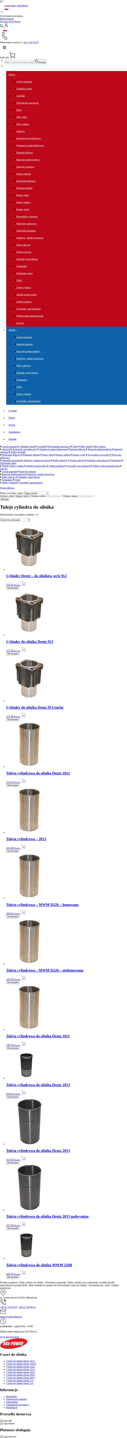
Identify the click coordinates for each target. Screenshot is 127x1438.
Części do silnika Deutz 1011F (21, 1364)
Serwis (12, 425)
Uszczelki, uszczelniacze (28, 309)
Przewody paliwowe (26, 223)
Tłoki (19, 280)
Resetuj (4, 499)
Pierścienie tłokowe (25, 181)
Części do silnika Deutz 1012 (20, 1366)
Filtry (19, 110)
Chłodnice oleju (24, 88)
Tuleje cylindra (23, 287)
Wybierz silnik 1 (39, 496)
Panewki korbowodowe (28, 159)
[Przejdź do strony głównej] (10, 21)
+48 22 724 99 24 (27, 1307)
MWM (12, 330)
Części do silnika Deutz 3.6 (19, 1383)
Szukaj (41, 62)
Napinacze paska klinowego (30, 145)
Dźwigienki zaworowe (27, 103)
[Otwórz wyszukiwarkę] (2, 26)
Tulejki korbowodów (26, 294)
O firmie (13, 410)
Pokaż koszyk (7, 18)
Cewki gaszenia (24, 81)
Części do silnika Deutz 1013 (20, 1369)
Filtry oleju (21, 117)
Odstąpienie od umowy (17, 1404)
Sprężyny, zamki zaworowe (30, 238)
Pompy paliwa (23, 202)
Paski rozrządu (23, 174)
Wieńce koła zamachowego (29, 316)
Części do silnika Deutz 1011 (20, 1361)
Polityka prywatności (16, 1399)
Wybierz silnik (7, 496)
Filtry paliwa (22, 124)
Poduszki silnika (24, 188)
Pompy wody (23, 209)
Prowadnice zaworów (27, 216)
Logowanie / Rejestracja (16, 5)
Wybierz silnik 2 (71, 496)
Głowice (20, 131)
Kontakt (12, 439)
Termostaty (21, 266)
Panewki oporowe (25, 166)
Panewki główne (24, 152)
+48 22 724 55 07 (9, 1307)
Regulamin (11, 1396)
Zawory (20, 323)
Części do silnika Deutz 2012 (20, 1375)
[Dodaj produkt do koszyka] (23, 585)
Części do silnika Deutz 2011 (20, 1372)
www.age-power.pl (9, 1336)
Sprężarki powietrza (26, 230)
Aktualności (14, 432)
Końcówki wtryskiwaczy (28, 138)
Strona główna (7, 488)
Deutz (12, 74)
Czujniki (20, 95)
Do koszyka (12, 588)
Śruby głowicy (23, 245)
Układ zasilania (23, 301)
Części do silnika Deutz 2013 (20, 1377)
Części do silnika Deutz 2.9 (19, 1380)
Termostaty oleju (24, 273)
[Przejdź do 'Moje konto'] (6, 26)
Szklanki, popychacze (27, 259)
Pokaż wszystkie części (11, 493)
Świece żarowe (23, 252)
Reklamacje (12, 1407)
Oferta (12, 418)
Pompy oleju (22, 195)
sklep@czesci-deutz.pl (11, 1316)
